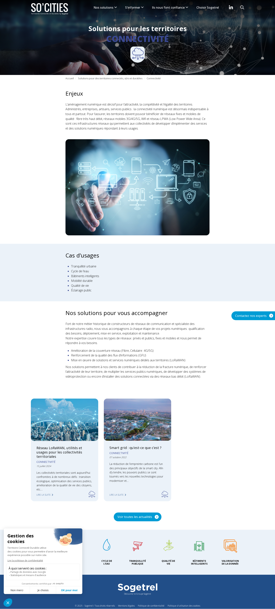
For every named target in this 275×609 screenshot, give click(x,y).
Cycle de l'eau (106, 562)
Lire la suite (43, 494)
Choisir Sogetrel (207, 7)
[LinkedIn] (231, 7)
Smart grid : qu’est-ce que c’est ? (135, 447)
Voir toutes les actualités (134, 517)
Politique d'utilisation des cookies (184, 605)
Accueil (69, 78)
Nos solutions (104, 7)
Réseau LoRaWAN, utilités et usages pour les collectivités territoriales (59, 452)
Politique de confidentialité (151, 605)
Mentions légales (126, 605)
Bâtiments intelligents (199, 562)
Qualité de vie (168, 562)
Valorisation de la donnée (230, 562)
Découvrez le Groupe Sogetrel (137, 593)
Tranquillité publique (137, 562)
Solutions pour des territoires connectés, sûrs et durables (110, 78)
